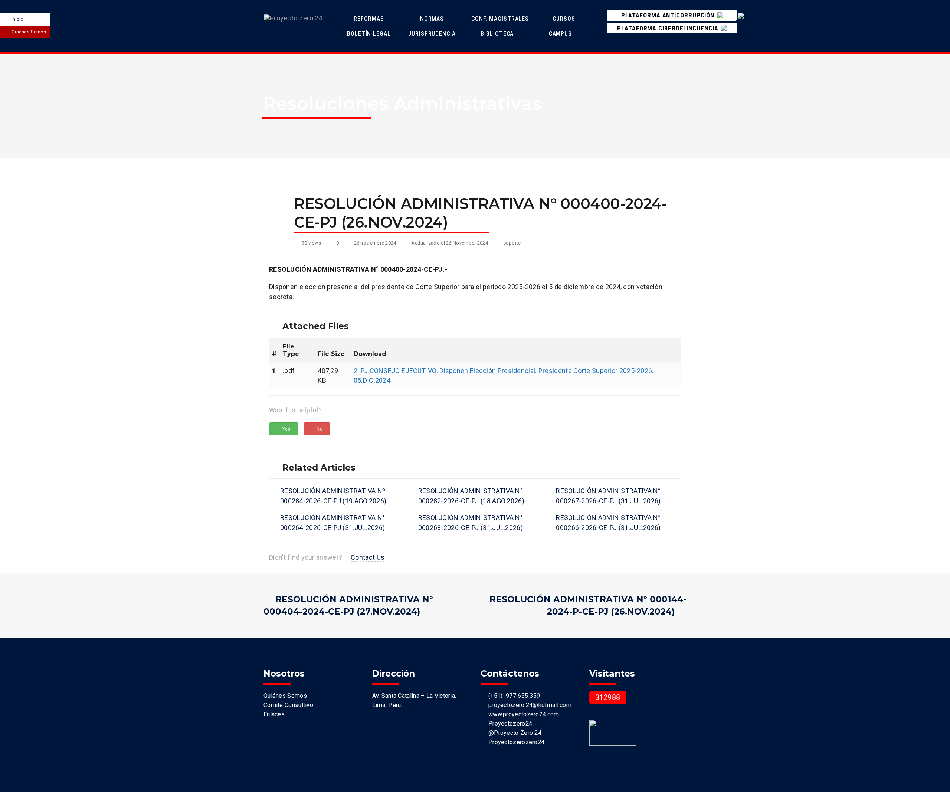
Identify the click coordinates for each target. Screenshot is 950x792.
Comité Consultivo (288, 704)
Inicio (17, 19)
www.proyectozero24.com (522, 714)
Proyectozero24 (508, 723)
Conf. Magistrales (500, 18)
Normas (433, 18)
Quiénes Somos (29, 32)
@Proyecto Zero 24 (513, 732)
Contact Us (367, 557)
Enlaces (274, 714)
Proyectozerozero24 (514, 742)
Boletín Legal (370, 33)
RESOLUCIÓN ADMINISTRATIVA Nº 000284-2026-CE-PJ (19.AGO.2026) (333, 496)
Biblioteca (497, 33)
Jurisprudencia (433, 33)
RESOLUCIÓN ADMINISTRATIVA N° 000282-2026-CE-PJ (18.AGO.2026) (471, 496)
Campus (560, 33)
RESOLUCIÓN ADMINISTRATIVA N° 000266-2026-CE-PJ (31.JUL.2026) (608, 522)
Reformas (370, 18)
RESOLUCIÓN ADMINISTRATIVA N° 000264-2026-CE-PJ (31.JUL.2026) (332, 522)
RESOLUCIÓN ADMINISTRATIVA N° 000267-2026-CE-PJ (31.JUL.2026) (608, 496)
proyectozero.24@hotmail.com (528, 704)
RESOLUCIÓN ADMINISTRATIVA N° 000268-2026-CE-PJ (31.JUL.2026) (470, 522)
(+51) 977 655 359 (512, 695)
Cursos (565, 18)
